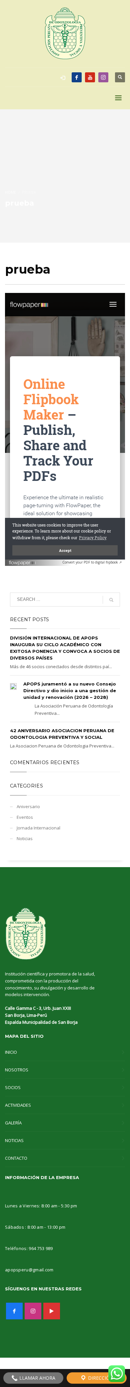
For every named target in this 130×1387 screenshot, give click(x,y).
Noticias (25, 838)
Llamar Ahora (36, 1378)
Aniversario (28, 806)
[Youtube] (90, 77)
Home (10, 192)
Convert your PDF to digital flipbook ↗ (92, 562)
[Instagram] (103, 77)
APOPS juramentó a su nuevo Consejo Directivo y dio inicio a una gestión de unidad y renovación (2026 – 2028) (69, 690)
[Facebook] (77, 77)
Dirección (100, 1378)
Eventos (25, 817)
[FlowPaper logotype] (22, 561)
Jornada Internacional (38, 828)
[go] (111, 600)
